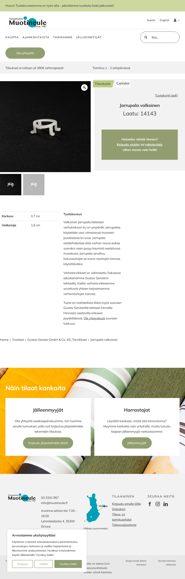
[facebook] (150, 504)
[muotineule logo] (27, 16)
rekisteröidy (153, 144)
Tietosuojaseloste (124, 525)
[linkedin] (166, 504)
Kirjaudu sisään (128, 144)
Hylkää (44, 564)
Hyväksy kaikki (68, 564)
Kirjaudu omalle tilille (126, 504)
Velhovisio (171, 564)
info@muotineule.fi (54, 503)
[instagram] (158, 504)
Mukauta (23, 564)
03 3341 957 (50, 497)
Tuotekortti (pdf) (166, 95)
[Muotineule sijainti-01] (96, 493)
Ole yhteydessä (94, 318)
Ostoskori (118, 509)
